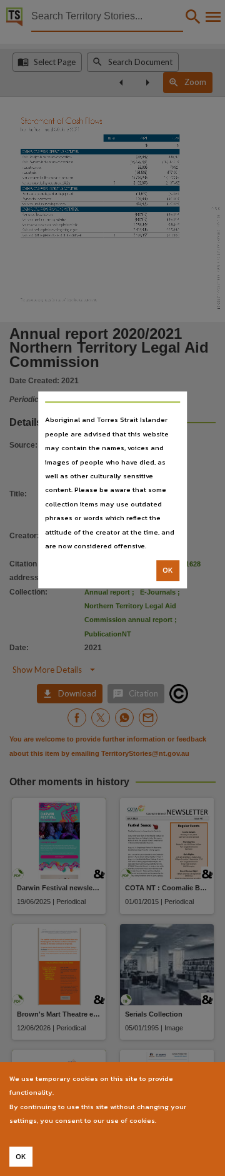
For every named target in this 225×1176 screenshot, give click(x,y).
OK (167, 570)
